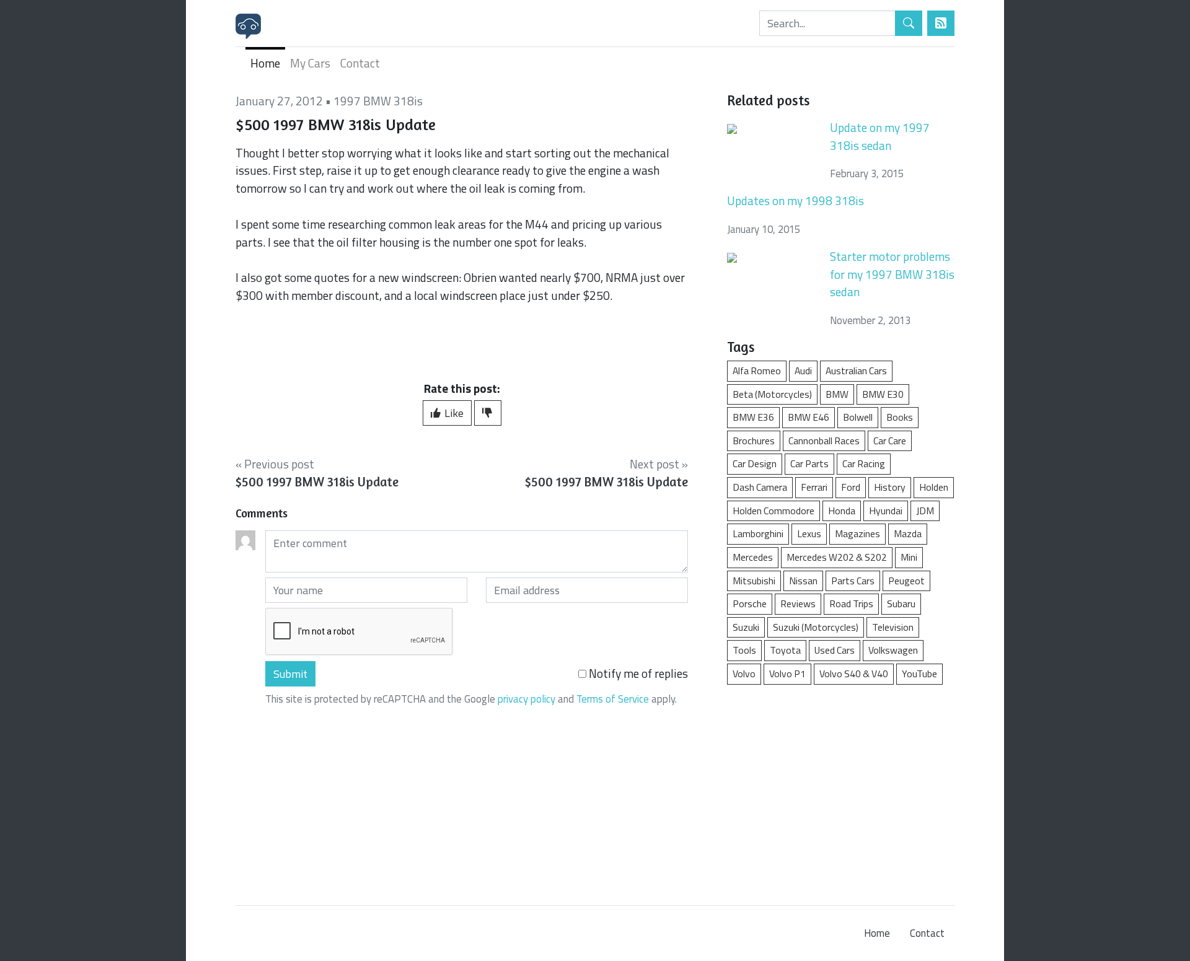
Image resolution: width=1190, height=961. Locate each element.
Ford (850, 487)
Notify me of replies (637, 673)
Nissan (803, 580)
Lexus (809, 533)
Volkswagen (893, 650)
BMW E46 (808, 417)
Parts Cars (853, 580)
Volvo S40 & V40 (853, 673)
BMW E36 (753, 417)
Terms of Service (612, 699)
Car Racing (863, 463)
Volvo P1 (787, 673)
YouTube (919, 673)
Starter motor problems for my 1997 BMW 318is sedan (892, 274)
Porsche (750, 603)
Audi (803, 370)
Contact (360, 63)
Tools (744, 650)
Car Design (755, 463)
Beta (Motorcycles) (772, 394)
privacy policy (526, 699)
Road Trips (851, 603)
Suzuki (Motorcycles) (815, 627)
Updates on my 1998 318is (795, 200)
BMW (837, 394)
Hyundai (885, 510)
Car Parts (809, 463)
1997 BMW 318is (378, 101)
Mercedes (753, 557)
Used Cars (834, 650)
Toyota (785, 650)
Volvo (744, 673)
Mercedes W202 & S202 (837, 557)
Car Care (889, 440)
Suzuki (746, 627)
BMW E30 (883, 394)
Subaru (901, 603)
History (890, 487)
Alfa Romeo (757, 370)
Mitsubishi (754, 580)
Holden (933, 487)
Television (893, 627)
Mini (909, 557)
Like (453, 413)
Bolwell (858, 417)
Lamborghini (758, 533)
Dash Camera (760, 487)
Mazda (908, 533)
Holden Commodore (773, 510)
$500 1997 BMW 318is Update (317, 481)
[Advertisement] (840, 788)
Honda (841, 510)
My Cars (310, 63)
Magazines (857, 533)
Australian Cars (856, 370)
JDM (925, 510)
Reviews (798, 603)
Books (899, 417)
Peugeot (906, 580)
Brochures (754, 440)
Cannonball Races (824, 440)
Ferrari (814, 487)
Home (265, 63)
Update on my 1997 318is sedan (880, 136)
